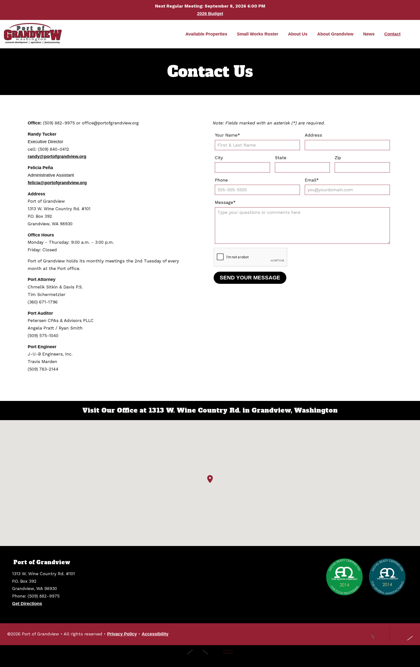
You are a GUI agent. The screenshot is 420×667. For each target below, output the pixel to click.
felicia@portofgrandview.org (57, 182)
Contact (392, 34)
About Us (297, 34)
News (369, 34)
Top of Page (403, 634)
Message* (225, 202)
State (280, 157)
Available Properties (206, 34)
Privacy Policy (122, 634)
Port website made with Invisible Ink (207, 656)
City (219, 157)
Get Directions (27, 603)
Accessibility (155, 634)
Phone (221, 180)
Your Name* (227, 135)
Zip (338, 157)
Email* (312, 180)
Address (313, 135)
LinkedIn (377, 634)
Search (409, 34)
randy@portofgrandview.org (57, 156)
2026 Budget (210, 13)
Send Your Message (250, 278)
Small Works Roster (257, 34)
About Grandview (335, 34)
